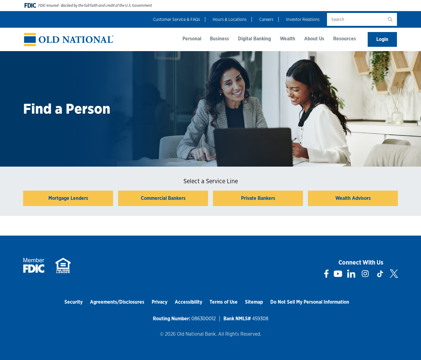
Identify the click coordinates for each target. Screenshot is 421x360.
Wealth (287, 39)
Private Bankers (258, 198)
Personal (191, 39)
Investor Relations (303, 19)
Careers (266, 19)
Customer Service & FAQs (176, 19)
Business (219, 39)
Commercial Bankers (163, 198)
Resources (344, 39)
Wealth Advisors (353, 198)
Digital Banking (254, 39)
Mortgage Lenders (68, 198)
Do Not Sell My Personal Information (309, 302)
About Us (314, 39)
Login (382, 39)
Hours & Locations (230, 19)
